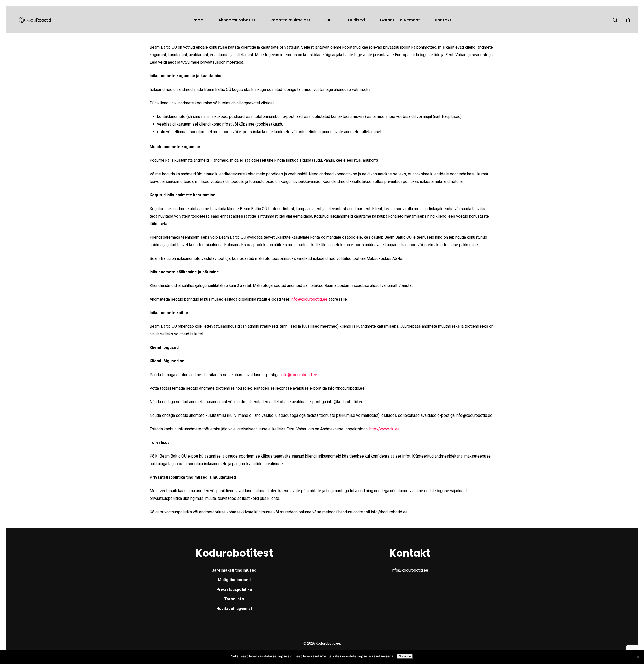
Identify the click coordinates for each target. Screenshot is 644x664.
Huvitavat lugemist (234, 608)
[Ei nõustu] (637, 656)
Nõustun (405, 656)
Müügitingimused (234, 579)
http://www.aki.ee (384, 429)
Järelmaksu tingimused (234, 570)
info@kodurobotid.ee (309, 299)
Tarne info (234, 599)
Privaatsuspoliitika (234, 589)
